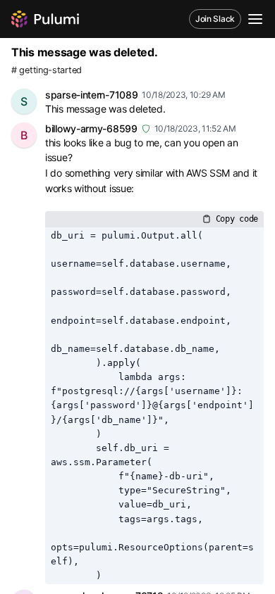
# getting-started (46, 70)
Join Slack (215, 18)
